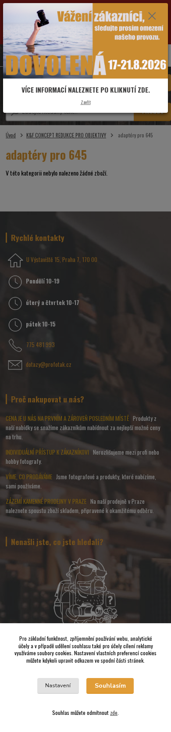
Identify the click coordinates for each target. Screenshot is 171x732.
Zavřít (86, 101)
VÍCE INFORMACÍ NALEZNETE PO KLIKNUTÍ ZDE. (85, 89)
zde (114, 712)
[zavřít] (152, 17)
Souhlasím (110, 686)
